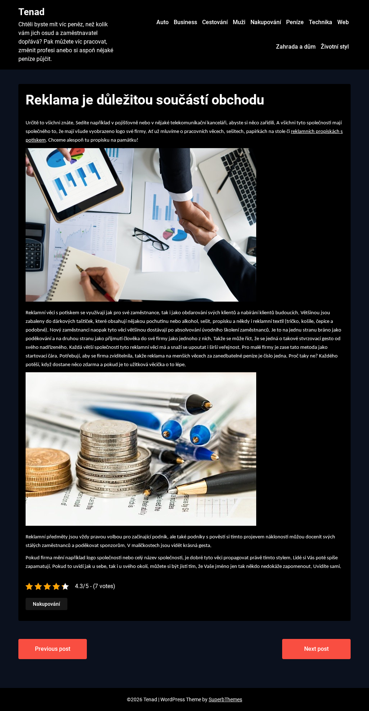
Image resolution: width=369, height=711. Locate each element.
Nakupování (265, 22)
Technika (320, 22)
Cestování (215, 22)
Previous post (52, 648)
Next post (316, 648)
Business (185, 22)
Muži (239, 22)
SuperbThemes (225, 699)
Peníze (295, 22)
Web (343, 22)
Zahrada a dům (296, 46)
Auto (162, 22)
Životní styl (335, 46)
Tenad (31, 11)
